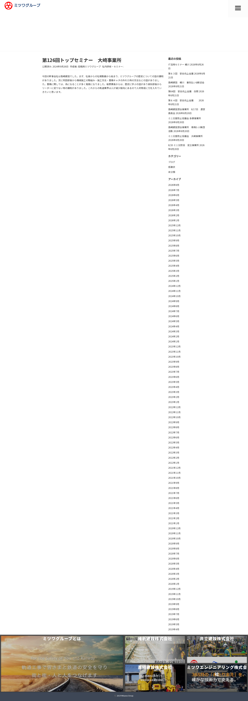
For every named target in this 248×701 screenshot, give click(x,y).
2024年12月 (174, 286)
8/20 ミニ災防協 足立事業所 (183, 145)
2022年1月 (173, 462)
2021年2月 (173, 518)
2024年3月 (173, 331)
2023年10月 (174, 356)
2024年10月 (174, 296)
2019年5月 (173, 624)
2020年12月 (174, 528)
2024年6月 (173, 316)
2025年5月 (173, 260)
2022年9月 (173, 422)
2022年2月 (173, 457)
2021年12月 (174, 467)
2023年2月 (173, 397)
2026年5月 (173, 200)
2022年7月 (173, 432)
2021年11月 (174, 472)
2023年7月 (173, 371)
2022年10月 (174, 417)
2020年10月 (174, 538)
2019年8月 (173, 609)
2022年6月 (173, 437)
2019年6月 (173, 619)
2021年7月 (173, 493)
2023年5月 (173, 382)
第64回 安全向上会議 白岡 (183, 91)
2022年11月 (174, 412)
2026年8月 (173, 185)
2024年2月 (173, 336)
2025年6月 (173, 255)
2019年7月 (173, 614)
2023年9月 (173, 361)
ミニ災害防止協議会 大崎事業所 (185, 136)
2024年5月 (173, 321)
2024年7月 (173, 311)
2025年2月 (173, 276)
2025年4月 (173, 265)
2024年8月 (173, 306)
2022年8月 (173, 427)
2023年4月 (173, 387)
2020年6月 (173, 558)
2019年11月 (174, 594)
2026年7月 (173, 190)
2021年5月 (173, 503)
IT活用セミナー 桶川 (178, 64)
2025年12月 (174, 225)
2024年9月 (173, 301)
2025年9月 (173, 240)
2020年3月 (173, 573)
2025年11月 (174, 230)
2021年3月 (173, 513)
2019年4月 (173, 629)
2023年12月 (174, 346)
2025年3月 (173, 271)
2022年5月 (173, 442)
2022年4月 (173, 447)
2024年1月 (173, 341)
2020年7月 (173, 553)
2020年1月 (173, 583)
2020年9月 (173, 543)
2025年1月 (173, 281)
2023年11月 (174, 351)
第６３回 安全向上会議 (180, 73)
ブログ (171, 162)
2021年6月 (173, 498)
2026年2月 (173, 215)
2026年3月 (173, 210)
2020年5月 (173, 563)
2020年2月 (173, 578)
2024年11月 (174, 291)
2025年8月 (173, 245)
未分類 (171, 172)
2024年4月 (173, 326)
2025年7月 (173, 250)
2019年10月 (174, 599)
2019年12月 (174, 589)
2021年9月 (173, 482)
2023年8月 (173, 366)
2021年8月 (173, 488)
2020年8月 (173, 548)
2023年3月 (173, 392)
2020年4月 (173, 568)
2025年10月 (174, 235)
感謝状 (171, 167)
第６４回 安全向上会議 (183, 100)
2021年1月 (173, 523)
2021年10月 (174, 477)
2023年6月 (173, 377)
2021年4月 (173, 508)
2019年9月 (173, 604)
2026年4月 (173, 205)
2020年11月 (174, 533)
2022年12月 (174, 407)
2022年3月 (173, 452)
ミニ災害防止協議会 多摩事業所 (184, 118)
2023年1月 (173, 402)
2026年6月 (173, 195)
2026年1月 (173, 220)
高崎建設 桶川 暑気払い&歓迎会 (186, 82)
